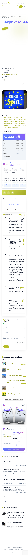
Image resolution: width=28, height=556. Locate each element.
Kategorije (17, 549)
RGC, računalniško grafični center (15, 369)
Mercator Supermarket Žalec (14, 375)
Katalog (22, 549)
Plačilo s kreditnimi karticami (11, 117)
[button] (24, 3)
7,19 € (16, 442)
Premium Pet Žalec (11, 388)
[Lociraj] (24, 6)
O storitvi (6, 549)
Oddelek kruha (7, 127)
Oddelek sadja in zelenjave (19, 125)
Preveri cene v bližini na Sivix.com (14, 449)
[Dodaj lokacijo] (15, 3)
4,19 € (19, 445)
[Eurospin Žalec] (14, 99)
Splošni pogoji (19, 551)
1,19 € (21, 442)
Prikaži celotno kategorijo (14, 399)
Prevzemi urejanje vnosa (14, 209)
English (17, 552)
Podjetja (14, 551)
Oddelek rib (15, 127)
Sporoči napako (7, 156)
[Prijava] (18, 3)
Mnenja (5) (8, 214)
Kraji (10, 551)
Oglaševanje (11, 549)
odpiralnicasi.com (18, 547)
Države (7, 551)
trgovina (4, 25)
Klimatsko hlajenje (14, 121)
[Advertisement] (14, 50)
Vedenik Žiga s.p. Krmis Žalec (14, 394)
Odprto (5, 28)
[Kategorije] (21, 3)
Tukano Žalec (10, 363)
